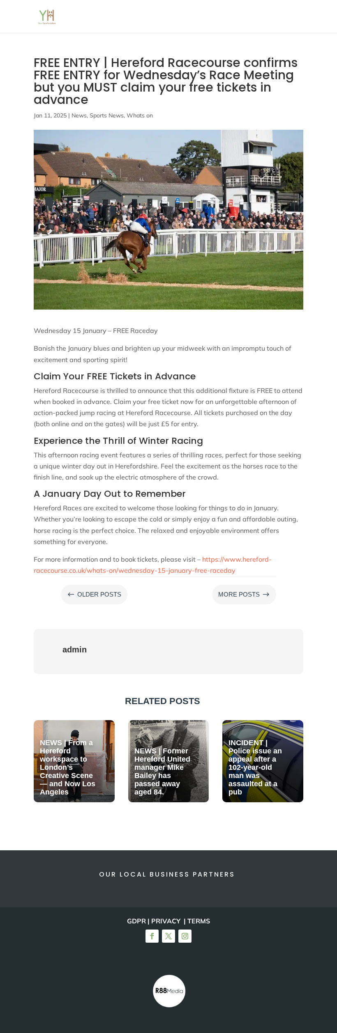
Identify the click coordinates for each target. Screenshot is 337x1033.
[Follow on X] (168, 936)
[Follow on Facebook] (152, 936)
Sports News (107, 115)
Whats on (140, 115)
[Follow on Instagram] (185, 936)
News (79, 115)
